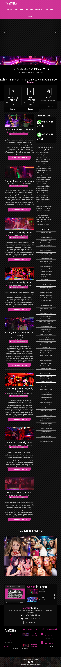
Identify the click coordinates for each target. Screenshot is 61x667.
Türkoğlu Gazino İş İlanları (19, 232)
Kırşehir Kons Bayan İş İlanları (46, 360)
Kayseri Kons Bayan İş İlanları (46, 352)
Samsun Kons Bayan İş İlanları (46, 405)
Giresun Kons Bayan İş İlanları (46, 318)
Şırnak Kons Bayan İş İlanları (46, 418)
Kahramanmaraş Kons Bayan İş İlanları (46, 339)
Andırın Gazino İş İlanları (42, 161)
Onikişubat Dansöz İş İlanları (43, 210)
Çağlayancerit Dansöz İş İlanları (44, 170)
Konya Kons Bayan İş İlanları (46, 368)
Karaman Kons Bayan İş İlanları (46, 344)
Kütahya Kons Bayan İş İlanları (46, 371)
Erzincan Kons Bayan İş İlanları (46, 308)
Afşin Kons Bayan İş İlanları (19, 129)
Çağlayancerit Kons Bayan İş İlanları (19, 333)
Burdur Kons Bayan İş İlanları (46, 282)
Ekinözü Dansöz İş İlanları (42, 184)
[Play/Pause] (6, 602)
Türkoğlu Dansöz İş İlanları (43, 224)
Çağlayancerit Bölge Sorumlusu (19, 337)
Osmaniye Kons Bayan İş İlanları (46, 397)
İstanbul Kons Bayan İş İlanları (46, 334)
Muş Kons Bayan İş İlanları (46, 386)
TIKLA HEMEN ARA (30, 622)
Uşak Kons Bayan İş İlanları (46, 431)
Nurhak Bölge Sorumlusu (14, 495)
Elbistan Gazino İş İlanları (42, 188)
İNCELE (12, 109)
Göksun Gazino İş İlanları (42, 195)
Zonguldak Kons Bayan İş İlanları (46, 441)
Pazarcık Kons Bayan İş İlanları (44, 213)
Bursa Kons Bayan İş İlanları (46, 284)
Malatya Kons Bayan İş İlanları (46, 373)
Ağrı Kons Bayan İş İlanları (46, 240)
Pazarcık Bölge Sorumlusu (14, 285)
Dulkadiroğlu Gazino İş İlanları (43, 175)
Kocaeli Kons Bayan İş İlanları (46, 365)
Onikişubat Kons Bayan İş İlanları (44, 206)
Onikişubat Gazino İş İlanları (19, 442)
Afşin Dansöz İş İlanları (42, 157)
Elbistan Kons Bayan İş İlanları (43, 186)
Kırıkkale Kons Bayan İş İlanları (46, 355)
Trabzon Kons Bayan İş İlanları (46, 426)
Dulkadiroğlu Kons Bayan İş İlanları (19, 389)
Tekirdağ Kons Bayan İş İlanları (46, 420)
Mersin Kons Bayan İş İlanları (46, 381)
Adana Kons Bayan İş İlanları (46, 232)
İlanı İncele (42, 594)
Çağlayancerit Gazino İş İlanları (44, 168)
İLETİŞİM (30, 16)
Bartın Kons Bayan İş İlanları (46, 263)
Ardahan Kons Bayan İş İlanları (46, 253)
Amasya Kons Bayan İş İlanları (46, 245)
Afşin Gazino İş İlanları (42, 154)
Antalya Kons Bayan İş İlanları (46, 250)
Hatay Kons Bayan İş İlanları (46, 326)
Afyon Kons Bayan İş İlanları (46, 237)
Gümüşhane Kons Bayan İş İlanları (46, 321)
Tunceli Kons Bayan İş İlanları (46, 428)
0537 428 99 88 (45, 123)
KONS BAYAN (38, 9)
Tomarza (44, 598)
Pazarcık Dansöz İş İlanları (43, 217)
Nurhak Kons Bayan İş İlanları (43, 199)
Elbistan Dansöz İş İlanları (42, 190)
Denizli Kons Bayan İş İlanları (46, 295)
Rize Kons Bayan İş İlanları (46, 399)
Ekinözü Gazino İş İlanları (42, 181)
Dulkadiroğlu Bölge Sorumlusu (14, 393)
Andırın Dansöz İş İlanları (42, 163)
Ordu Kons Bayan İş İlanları (46, 394)
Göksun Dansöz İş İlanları (42, 197)
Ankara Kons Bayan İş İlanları (46, 248)
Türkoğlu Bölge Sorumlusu (14, 235)
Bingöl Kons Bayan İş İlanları (46, 274)
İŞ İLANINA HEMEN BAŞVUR (19, 157)
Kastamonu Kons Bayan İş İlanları (46, 350)
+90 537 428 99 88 (31, 615)
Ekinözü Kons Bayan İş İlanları (43, 179)
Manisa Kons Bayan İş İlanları (46, 376)
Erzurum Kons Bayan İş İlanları (46, 310)
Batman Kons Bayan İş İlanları (46, 266)
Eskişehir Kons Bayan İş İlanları (46, 313)
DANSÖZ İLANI (29, 9)
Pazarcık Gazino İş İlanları (19, 282)
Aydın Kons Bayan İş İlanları (46, 258)
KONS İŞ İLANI (19, 9)
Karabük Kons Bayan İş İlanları (46, 342)
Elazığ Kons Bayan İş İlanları (46, 305)
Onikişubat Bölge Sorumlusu (14, 445)
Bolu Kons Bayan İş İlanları (46, 279)
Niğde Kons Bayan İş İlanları (46, 392)
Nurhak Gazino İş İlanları (19, 492)
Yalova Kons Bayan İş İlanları (46, 436)
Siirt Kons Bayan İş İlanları (46, 407)
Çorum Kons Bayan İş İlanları (46, 292)
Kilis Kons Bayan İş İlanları (46, 363)
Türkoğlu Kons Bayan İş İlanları (44, 219)
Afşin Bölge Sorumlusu (14, 132)
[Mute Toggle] (18, 602)
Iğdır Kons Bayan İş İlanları (46, 329)
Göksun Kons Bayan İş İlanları (43, 192)
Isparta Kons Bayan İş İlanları (46, 331)
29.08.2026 (27, 132)
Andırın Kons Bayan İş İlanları (19, 181)
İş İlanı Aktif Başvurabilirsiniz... (19, 134)
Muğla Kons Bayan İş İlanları (46, 384)
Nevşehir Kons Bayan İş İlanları (46, 389)
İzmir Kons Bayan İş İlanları (46, 337)
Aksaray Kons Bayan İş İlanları (46, 242)
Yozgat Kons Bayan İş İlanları (46, 439)
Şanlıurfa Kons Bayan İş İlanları (46, 415)
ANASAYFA (10, 9)
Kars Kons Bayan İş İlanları (46, 347)
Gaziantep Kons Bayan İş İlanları (46, 316)
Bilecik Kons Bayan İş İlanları (46, 271)
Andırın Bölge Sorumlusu (14, 183)
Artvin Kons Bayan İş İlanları (46, 255)
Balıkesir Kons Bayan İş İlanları (46, 261)
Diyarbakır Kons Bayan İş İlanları (46, 297)
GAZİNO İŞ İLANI (48, 9)
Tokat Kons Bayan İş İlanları (46, 423)
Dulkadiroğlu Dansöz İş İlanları (44, 177)
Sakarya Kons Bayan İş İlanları (46, 402)
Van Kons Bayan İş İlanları (46, 433)
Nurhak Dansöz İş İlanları (42, 204)
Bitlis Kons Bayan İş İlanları (46, 276)
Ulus (43, 590)
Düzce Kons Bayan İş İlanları (46, 300)
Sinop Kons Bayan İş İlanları (46, 410)
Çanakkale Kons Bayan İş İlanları (46, 287)
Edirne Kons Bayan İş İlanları (46, 303)
